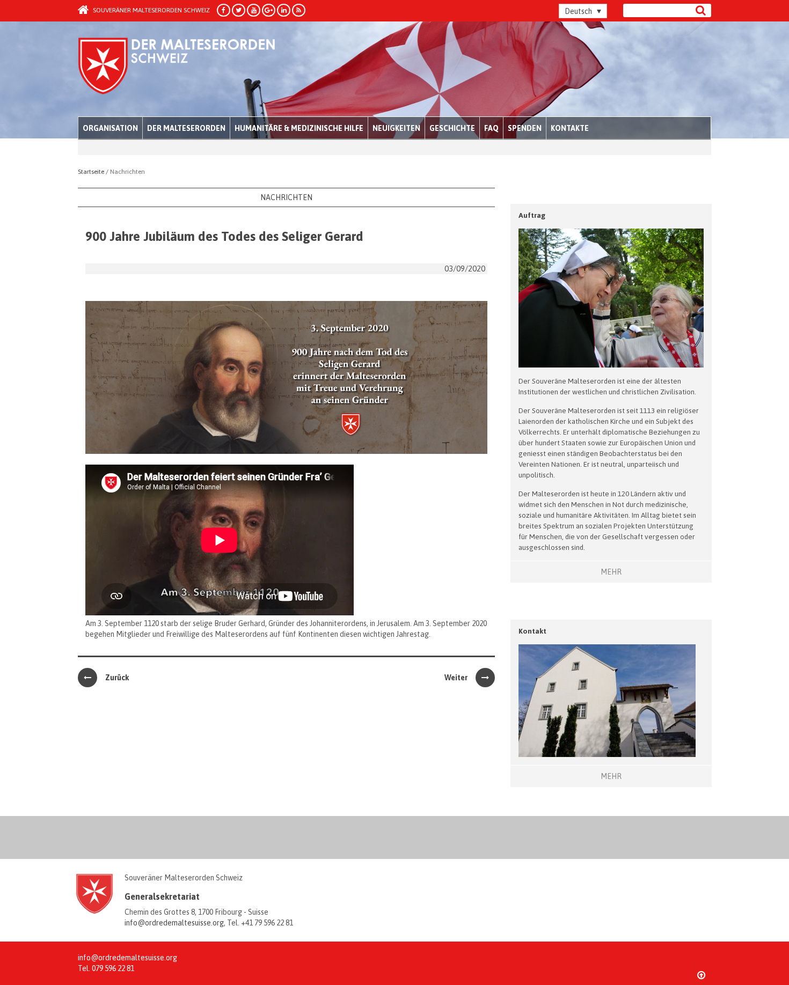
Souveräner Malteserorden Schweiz (150, 10)
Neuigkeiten (396, 128)
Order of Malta (178, 69)
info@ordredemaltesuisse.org (174, 922)
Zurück (117, 677)
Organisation (110, 128)
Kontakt (532, 631)
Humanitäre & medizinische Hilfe (299, 128)
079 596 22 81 (113, 968)
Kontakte (570, 128)
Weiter (455, 677)
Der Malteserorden (186, 128)
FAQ (491, 128)
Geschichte (452, 128)
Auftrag (531, 215)
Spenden (525, 128)
